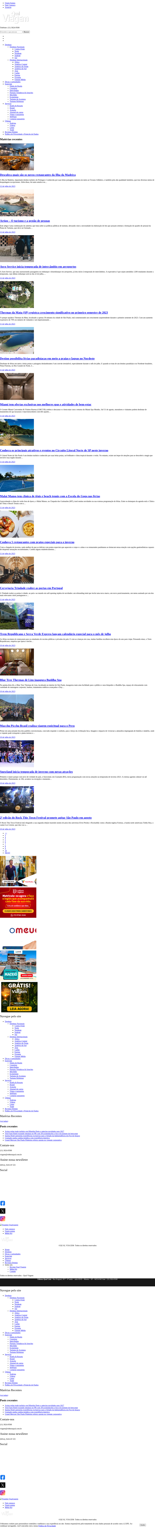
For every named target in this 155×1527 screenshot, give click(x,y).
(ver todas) (4, 1121)
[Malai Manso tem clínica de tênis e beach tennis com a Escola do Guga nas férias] (17, 491)
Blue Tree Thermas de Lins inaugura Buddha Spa (31, 679)
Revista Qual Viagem (18, 1267)
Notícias (13, 123)
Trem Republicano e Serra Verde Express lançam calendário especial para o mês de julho (55, 634)
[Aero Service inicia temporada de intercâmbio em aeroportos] (17, 261)
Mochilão (13, 95)
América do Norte (21, 66)
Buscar (26, 32)
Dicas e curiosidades (12, 82)
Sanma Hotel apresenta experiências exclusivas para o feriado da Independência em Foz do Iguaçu (42, 1136)
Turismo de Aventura (18, 99)
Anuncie (8, 7)
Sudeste (17, 56)
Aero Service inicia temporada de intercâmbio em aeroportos (38, 266)
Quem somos (10, 1231)
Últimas (8, 121)
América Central (21, 64)
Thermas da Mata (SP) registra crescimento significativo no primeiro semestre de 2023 (54, 312)
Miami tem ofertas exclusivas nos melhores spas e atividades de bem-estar (45, 404)
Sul (16, 58)
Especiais (8, 84)
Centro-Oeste (20, 49)
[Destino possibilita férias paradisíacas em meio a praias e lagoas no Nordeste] (17, 353)
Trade (12, 130)
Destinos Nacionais (17, 47)
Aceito (142, 1525)
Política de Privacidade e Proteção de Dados (22, 134)
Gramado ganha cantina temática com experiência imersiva (27, 1138)
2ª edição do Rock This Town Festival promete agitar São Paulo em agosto (46, 817)
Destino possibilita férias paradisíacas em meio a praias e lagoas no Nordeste (47, 358)
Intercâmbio (14, 90)
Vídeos (12, 125)
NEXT (7, 853)
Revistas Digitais (11, 132)
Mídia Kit (8, 1233)
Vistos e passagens (17, 114)
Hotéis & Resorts (16, 106)
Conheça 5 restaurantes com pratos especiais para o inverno (37, 542)
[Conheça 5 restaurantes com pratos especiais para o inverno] (17, 537)
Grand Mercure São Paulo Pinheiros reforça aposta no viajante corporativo (33, 1140)
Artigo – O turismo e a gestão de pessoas (25, 220)
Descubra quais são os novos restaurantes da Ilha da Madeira (38, 174)
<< (6, 833)
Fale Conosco (10, 5)
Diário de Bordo (16, 86)
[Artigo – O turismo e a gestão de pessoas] (17, 216)
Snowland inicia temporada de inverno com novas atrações (36, 771)
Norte (17, 51)
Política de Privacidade (47, 1526)
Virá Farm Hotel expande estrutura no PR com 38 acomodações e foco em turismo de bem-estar (41, 1134)
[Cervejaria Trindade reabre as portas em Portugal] (17, 583)
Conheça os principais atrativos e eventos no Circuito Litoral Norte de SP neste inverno (54, 450)
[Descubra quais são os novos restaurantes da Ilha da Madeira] (17, 170)
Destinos (8, 45)
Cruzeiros (13, 88)
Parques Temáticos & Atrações (21, 93)
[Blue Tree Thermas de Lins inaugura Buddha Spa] (17, 675)
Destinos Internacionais (18, 60)
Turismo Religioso (17, 101)
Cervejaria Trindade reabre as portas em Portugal (31, 588)
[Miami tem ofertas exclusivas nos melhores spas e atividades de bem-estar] (17, 399)
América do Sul (21, 69)
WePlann (13, 117)
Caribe (17, 73)
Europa (17, 75)
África (17, 62)
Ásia (16, 71)
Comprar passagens (17, 119)
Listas (12, 128)
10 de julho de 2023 (7, 645)
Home (7, 1250)
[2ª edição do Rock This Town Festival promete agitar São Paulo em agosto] (17, 812)
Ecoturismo (14, 97)
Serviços (8, 104)
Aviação (13, 110)
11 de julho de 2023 (7, 324)
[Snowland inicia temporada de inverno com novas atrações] (17, 767)
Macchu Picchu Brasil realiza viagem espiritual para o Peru (37, 725)
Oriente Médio (20, 80)
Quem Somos (10, 3)
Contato (13, 1271)
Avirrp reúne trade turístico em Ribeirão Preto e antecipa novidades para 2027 (34, 1131)
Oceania (18, 77)
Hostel (12, 108)
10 (6, 851)
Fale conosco (10, 1229)
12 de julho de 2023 (7, 186)
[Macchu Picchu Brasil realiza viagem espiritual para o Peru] (17, 721)
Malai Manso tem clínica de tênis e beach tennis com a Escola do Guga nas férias (50, 496)
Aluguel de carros (16, 112)
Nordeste (18, 53)
